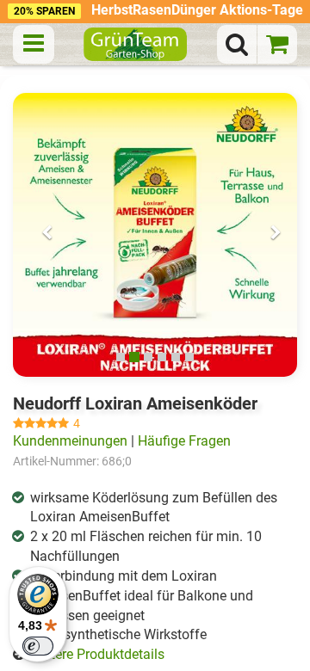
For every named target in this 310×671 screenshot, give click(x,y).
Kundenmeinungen (70, 441)
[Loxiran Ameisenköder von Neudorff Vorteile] (155, 235)
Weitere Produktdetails (96, 654)
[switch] (37, 646)
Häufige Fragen (184, 441)
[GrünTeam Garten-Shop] (135, 44)
